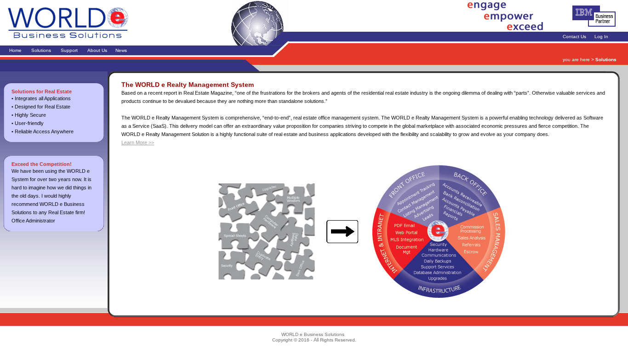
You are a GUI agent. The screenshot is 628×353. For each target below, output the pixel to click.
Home (15, 50)
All (316, 339)
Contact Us (574, 36)
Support (69, 50)
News (121, 50)
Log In (601, 36)
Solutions (41, 50)
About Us (97, 50)
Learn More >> (137, 142)
